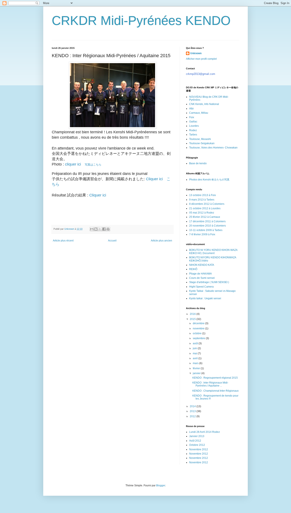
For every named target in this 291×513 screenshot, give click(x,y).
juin (195, 348)
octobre (197, 333)
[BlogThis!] (96, 229)
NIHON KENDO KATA (201, 264)
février (197, 368)
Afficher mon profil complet (201, 58)
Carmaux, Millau (198, 112)
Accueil (112, 240)
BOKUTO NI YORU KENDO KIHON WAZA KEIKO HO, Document (213, 251)
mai (195, 353)
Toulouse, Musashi (200, 139)
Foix (191, 117)
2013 (193, 411)
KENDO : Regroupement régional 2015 (215, 377)
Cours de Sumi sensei (202, 277)
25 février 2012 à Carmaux (204, 216)
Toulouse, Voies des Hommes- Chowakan (213, 147)
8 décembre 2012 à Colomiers (206, 203)
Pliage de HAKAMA (200, 273)
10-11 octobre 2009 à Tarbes (205, 230)
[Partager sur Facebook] (104, 229)
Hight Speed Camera (201, 286)
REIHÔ (193, 269)
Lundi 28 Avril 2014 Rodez (204, 431)
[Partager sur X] (100, 229)
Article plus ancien (161, 240)
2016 (193, 313)
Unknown (196, 53)
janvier (197, 373)
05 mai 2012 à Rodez (201, 212)
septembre (199, 338)
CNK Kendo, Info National (204, 104)
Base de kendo (198, 163)
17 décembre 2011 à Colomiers (207, 221)
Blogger (160, 485)
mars (196, 363)
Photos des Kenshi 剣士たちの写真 (209, 179)
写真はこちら (83, 164)
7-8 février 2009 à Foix (202, 234)
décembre (199, 323)
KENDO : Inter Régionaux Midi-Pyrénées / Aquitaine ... (210, 384)
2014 (193, 406)
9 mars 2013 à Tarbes (201, 199)
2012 (193, 416)
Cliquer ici (98, 195)
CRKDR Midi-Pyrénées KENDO (141, 20)
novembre (199, 328)
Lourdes (194, 125)
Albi (191, 108)
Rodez (193, 130)
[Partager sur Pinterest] (108, 229)
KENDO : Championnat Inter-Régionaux (215, 390)
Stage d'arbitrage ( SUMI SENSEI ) (209, 282)
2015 (193, 319)
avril (195, 358)
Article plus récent (63, 240)
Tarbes (193, 134)
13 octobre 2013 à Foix (202, 195)
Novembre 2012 (198, 449)
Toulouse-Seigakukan (202, 143)
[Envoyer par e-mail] (92, 229)
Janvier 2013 (196, 436)
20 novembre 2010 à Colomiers (207, 225)
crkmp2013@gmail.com (200, 74)
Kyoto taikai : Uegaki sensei (205, 298)
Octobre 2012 (197, 444)
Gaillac (193, 121)
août (196, 343)
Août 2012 (195, 440)
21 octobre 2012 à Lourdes (204, 208)
